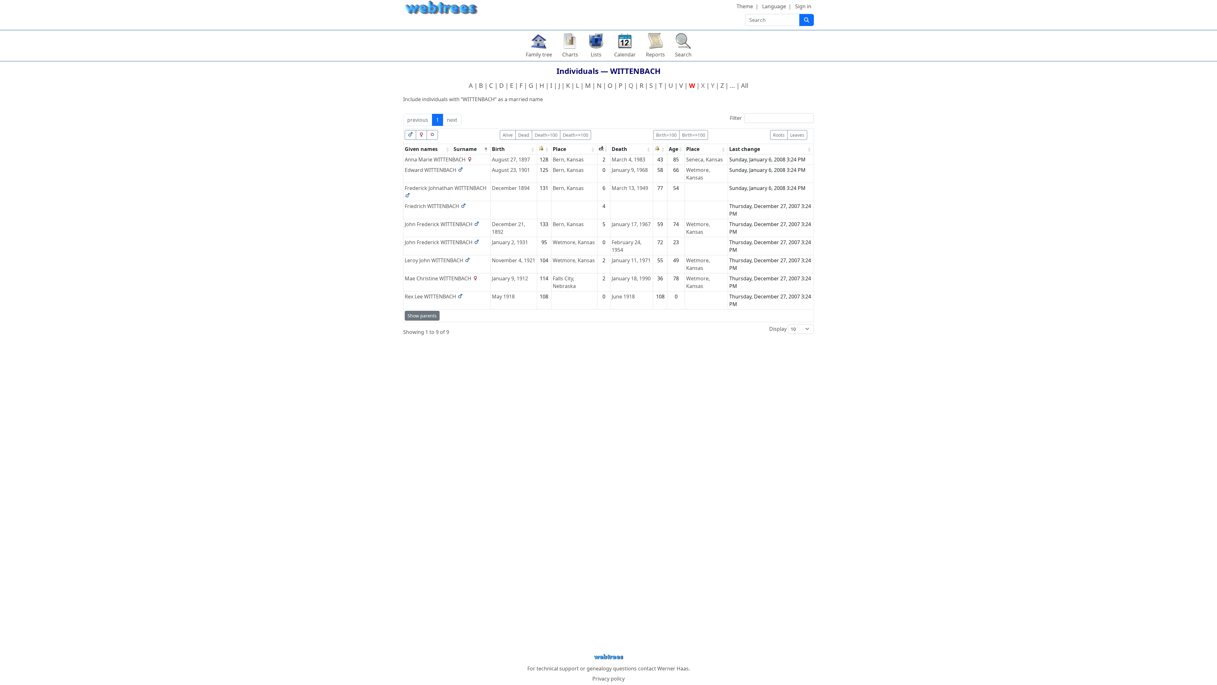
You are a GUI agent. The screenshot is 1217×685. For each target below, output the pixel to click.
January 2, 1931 (510, 242)
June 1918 (623, 296)
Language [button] (774, 6)
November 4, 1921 (513, 260)
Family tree (539, 54)
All (744, 85)
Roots (779, 135)
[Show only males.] (410, 135)
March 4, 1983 (628, 159)
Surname (465, 149)
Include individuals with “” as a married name (473, 99)
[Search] (806, 20)
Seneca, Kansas (704, 159)
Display (778, 328)
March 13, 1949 (630, 188)
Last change (744, 149)
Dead (523, 135)
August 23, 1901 (511, 169)
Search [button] (683, 54)
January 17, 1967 (631, 224)
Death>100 (546, 135)
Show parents (422, 316)
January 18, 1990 (631, 278)
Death (619, 149)
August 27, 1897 (511, 159)
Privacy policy (608, 678)
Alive (508, 135)
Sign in (803, 6)
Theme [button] (745, 6)
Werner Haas (673, 668)
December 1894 (511, 188)
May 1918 (503, 296)
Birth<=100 (693, 135)
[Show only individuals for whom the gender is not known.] (432, 135)
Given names (421, 149)
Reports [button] (655, 54)
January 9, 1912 (510, 278)
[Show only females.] (421, 135)
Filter (736, 117)
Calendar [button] (625, 54)
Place (559, 149)
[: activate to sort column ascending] (544, 149)
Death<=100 (575, 135)
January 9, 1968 (630, 169)
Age (673, 149)
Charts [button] (570, 54)
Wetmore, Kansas (574, 242)
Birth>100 (666, 135)
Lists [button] (596, 54)
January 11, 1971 (631, 260)
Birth (498, 149)
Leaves (797, 135)
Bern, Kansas (568, 159)
